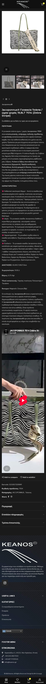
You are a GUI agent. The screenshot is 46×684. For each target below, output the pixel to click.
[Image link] (19, 552)
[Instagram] (5, 583)
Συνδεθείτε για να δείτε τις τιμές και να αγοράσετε (20, 121)
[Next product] (9, 99)
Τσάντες (28, 492)
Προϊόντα (5, 615)
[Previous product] (3, 99)
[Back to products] (6, 99)
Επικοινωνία (6, 619)
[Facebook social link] (8, 496)
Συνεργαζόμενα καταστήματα (13, 607)
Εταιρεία (5, 611)
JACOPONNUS (18, 492)
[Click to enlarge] (6, 69)
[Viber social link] (11, 496)
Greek (8, 631)
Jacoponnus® (7, 104)
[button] (4, 42)
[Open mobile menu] (3, 4)
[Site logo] (23, 4)
